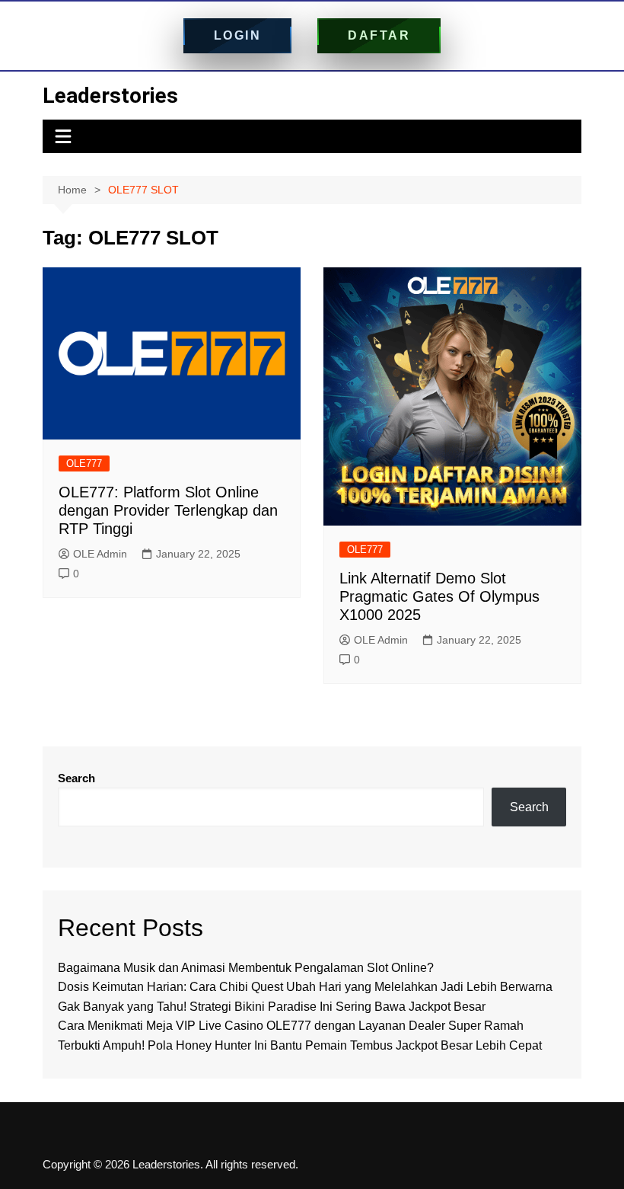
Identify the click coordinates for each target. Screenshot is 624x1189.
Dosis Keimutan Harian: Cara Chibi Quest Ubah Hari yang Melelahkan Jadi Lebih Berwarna (305, 986)
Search (76, 778)
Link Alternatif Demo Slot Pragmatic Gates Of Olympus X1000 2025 (439, 596)
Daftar (379, 35)
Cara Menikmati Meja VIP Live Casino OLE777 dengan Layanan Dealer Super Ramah (291, 1025)
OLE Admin (100, 554)
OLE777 (84, 463)
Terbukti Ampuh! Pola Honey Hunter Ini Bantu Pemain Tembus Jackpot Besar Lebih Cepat (300, 1045)
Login (238, 35)
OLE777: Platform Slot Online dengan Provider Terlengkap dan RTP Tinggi (168, 510)
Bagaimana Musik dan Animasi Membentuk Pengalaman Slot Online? (246, 967)
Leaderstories (110, 95)
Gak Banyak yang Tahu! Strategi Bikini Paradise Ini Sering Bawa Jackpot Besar (272, 1006)
